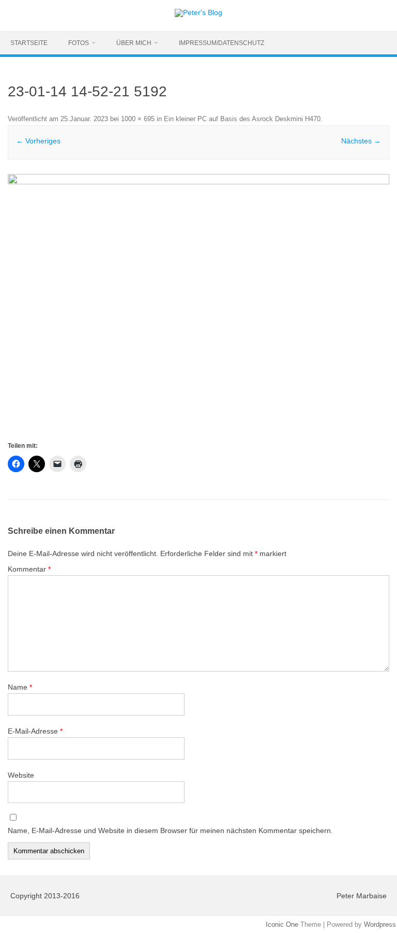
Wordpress (380, 924)
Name (20, 687)
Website (21, 775)
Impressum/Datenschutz (221, 43)
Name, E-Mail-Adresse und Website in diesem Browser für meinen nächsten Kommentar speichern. (170, 830)
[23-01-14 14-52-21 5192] (198, 306)
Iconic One (282, 924)
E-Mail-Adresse (35, 731)
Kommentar (29, 569)
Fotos (78, 43)
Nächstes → (361, 141)
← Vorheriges (38, 141)
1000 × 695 (138, 119)
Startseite (29, 43)
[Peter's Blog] (198, 12)
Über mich (133, 43)
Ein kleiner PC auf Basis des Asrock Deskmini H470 (242, 119)
